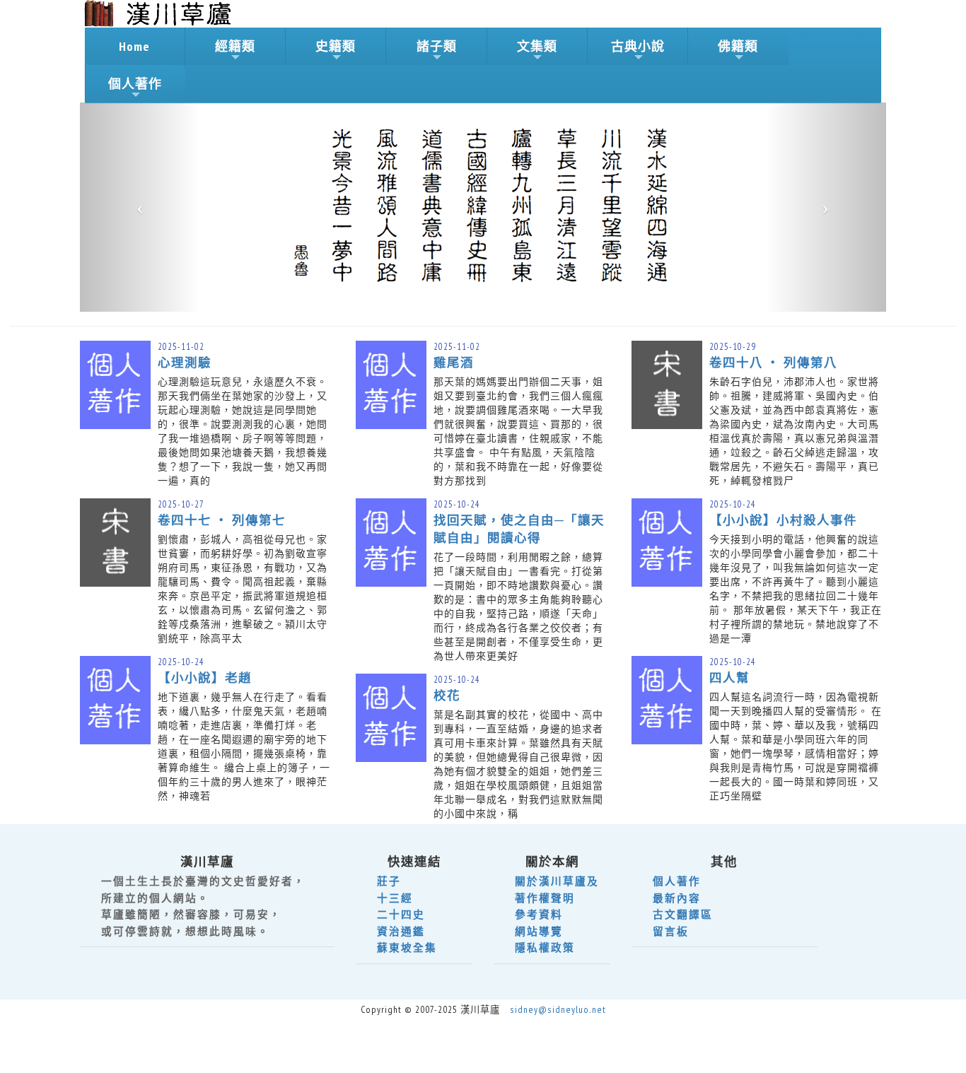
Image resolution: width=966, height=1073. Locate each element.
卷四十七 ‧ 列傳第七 (222, 520)
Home (134, 46)
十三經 (395, 898)
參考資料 (539, 914)
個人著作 (135, 84)
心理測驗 (184, 362)
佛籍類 (738, 46)
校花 (446, 695)
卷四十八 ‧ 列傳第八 (773, 362)
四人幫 (729, 677)
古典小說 (638, 46)
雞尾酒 (453, 362)
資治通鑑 (401, 931)
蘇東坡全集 (407, 947)
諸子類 (437, 46)
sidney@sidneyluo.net (558, 1009)
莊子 (389, 881)
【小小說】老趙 (205, 677)
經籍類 (235, 46)
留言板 (671, 931)
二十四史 (401, 914)
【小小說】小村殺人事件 (783, 520)
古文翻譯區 (683, 914)
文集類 (537, 46)
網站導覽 (539, 931)
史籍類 (335, 46)
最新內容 (677, 898)
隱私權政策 (545, 947)
